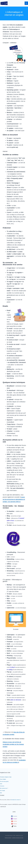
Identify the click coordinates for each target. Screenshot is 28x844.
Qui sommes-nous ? (4, 788)
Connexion (2, 786)
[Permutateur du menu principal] (26, 3)
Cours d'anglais (3, 779)
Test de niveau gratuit (4, 781)
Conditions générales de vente (17, 837)
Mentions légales (8, 837)
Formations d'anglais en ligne (5, 776)
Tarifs (1, 783)
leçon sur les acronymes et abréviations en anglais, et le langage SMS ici (14, 499)
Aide (1, 792)
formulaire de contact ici (15, 799)
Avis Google (2, 790)
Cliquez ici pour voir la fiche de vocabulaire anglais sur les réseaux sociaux (13, 744)
